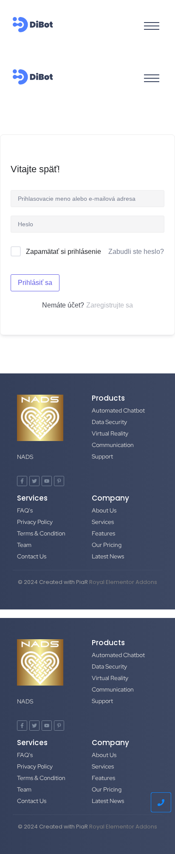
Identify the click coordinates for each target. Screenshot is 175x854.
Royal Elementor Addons (123, 582)
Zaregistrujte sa (109, 305)
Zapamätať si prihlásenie (63, 251)
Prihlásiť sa (35, 282)
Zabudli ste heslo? (136, 251)
